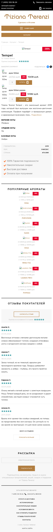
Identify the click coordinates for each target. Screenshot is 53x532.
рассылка (26, 453)
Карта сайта (27, 528)
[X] (51, 67)
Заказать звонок (44, 2)
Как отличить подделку (26, 513)
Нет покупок (47, 8)
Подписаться (26, 468)
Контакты (26, 520)
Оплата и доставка (26, 499)
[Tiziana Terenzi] (26, 16)
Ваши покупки (7, 8)
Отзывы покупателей (26, 516)
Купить (22, 82)
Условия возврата (26, 509)
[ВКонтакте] (48, 67)
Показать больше (26, 437)
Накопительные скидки (26, 506)
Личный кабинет (8, 6)
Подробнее (36, 115)
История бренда (26, 502)
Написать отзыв (26, 314)
